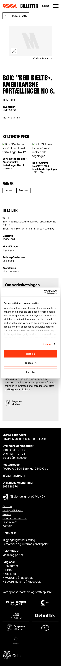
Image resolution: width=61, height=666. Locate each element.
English (45, 6)
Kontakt (7, 526)
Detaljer (47, 344)
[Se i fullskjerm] (30, 41)
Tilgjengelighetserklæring (19, 540)
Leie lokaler (10, 522)
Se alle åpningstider (15, 457)
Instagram (11, 566)
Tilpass (29, 363)
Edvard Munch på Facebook (23, 581)
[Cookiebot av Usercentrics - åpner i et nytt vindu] (43, 292)
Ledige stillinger (13, 510)
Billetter (29, 6)
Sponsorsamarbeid (15, 518)
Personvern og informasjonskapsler (25, 544)
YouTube (10, 574)
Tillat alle (30, 353)
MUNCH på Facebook (19, 578)
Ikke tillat (30, 372)
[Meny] (55, 6)
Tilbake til (18, 15)
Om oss (7, 506)
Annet (8, 190)
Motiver (23, 190)
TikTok (9, 570)
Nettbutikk (9, 533)
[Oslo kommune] (30, 655)
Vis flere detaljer (12, 117)
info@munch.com (14, 475)
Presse (7, 514)
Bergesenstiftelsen (19, 389)
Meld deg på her (13, 555)
